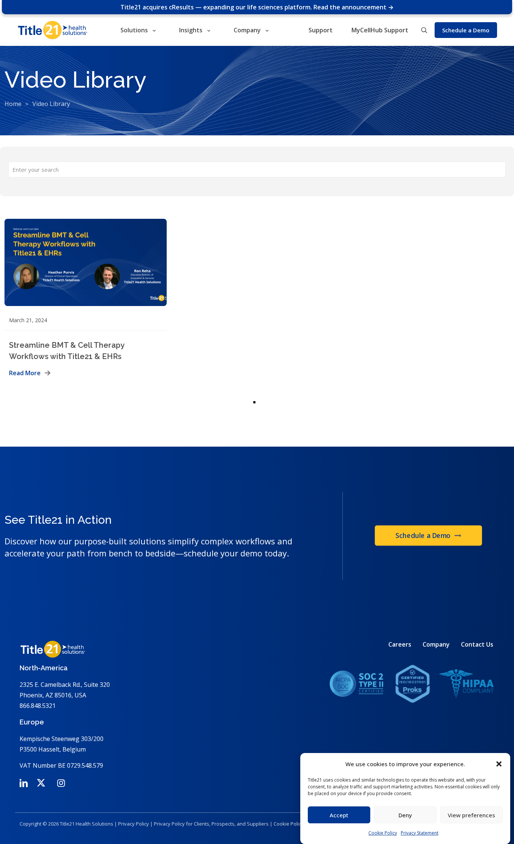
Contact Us (477, 644)
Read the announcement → (353, 7)
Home (13, 104)
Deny (405, 815)
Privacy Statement (419, 833)
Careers (399, 644)
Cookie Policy (382, 833)
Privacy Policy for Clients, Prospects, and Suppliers (211, 823)
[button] (499, 764)
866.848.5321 (38, 706)
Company (436, 644)
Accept (339, 815)
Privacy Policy (133, 823)
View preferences (471, 815)
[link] (411, 684)
